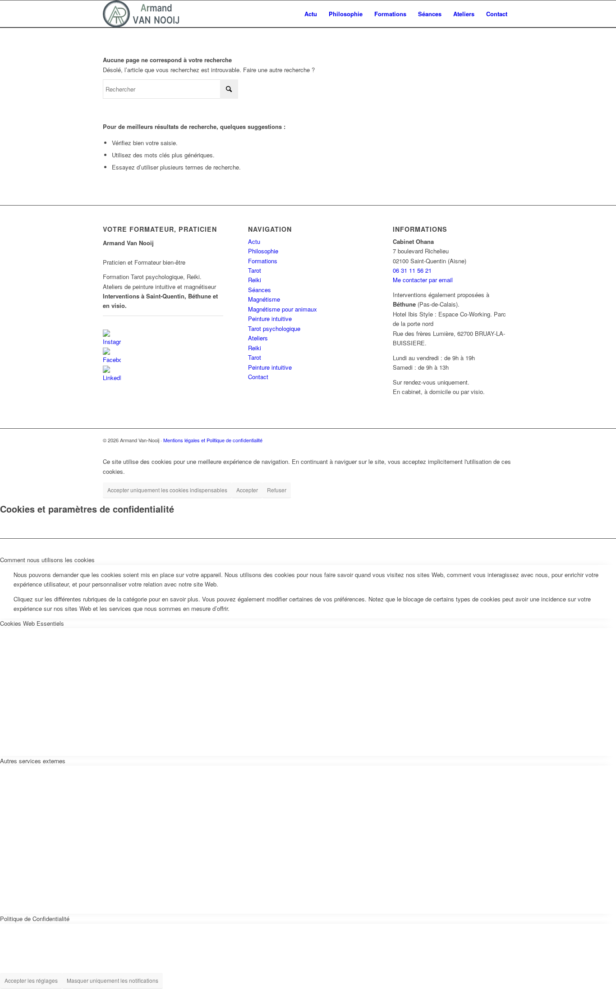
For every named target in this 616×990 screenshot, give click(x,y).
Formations (262, 261)
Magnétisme (264, 299)
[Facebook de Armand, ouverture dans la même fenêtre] (112, 355)
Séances (259, 289)
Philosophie (263, 251)
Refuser (276, 490)
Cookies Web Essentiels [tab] (32, 623)
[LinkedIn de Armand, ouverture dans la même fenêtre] (112, 373)
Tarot (254, 270)
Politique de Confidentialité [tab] (34, 918)
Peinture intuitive (270, 318)
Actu (254, 241)
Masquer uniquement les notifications (112, 980)
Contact (258, 376)
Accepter (247, 490)
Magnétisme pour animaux (282, 309)
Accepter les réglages (31, 980)
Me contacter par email (423, 279)
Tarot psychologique (274, 328)
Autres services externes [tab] (32, 760)
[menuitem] (311, 14)
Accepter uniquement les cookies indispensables (167, 490)
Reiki (254, 279)
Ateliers (258, 338)
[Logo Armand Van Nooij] (141, 14)
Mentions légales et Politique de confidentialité (212, 440)
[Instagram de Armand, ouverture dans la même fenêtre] (112, 337)
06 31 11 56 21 (412, 270)
